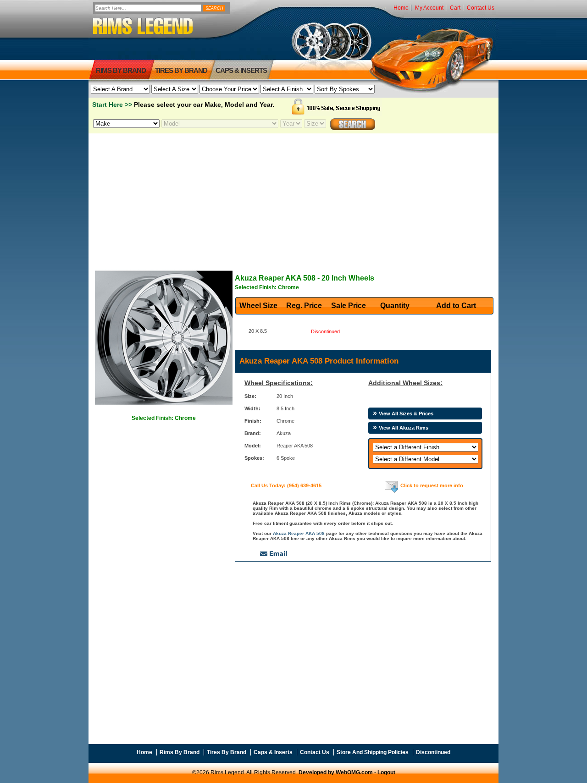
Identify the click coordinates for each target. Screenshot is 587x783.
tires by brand (181, 70)
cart (455, 8)
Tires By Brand (226, 752)
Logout (386, 772)
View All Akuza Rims (403, 427)
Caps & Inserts (241, 70)
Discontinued (433, 752)
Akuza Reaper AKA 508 (299, 533)
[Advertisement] (293, 197)
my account (429, 8)
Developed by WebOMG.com (336, 772)
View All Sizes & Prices (406, 413)
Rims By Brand (121, 70)
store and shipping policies (373, 752)
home (401, 8)
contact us (480, 8)
